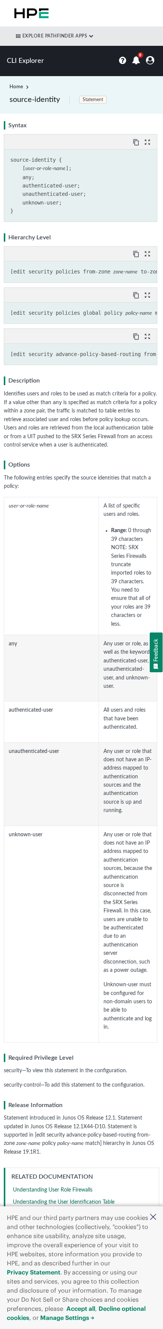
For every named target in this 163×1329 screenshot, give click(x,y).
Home (16, 86)
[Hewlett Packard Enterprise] (30, 13)
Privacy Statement (33, 1272)
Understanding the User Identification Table (63, 1202)
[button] (153, 1218)
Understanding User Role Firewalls (52, 1190)
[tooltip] (137, 141)
